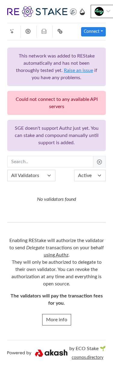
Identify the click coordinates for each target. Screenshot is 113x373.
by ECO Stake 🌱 (87, 348)
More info (56, 319)
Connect (91, 32)
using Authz (56, 255)
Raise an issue (78, 70)
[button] (37, 11)
